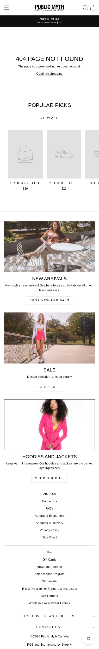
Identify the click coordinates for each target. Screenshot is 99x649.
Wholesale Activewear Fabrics (49, 603)
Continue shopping (49, 73)
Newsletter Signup (49, 567)
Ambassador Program (49, 574)
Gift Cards (49, 559)
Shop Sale (49, 387)
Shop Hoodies (49, 478)
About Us (49, 494)
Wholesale (49, 581)
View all (49, 118)
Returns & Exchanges (49, 515)
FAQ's (50, 508)
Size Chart (49, 537)
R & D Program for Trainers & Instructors (49, 588)
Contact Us (49, 501)
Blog (49, 552)
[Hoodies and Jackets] (49, 424)
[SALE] (49, 338)
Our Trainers (49, 596)
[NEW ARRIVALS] (49, 246)
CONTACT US (48, 627)
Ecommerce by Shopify (56, 644)
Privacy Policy (49, 530)
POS (30, 644)
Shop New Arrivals (50, 300)
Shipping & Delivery (49, 523)
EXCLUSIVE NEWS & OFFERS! (48, 616)
